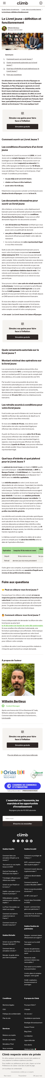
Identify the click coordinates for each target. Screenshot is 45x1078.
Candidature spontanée (32, 1018)
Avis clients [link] (28, 1045)
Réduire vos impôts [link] (9, 1035)
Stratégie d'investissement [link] (33, 1023)
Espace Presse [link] (29, 1027)
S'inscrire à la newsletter (22, 824)
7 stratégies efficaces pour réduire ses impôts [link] (11, 879)
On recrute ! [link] (28, 1014)
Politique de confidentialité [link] (12, 1014)
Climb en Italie (29, 1049)
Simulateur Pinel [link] (8, 1044)
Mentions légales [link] (8, 1005)
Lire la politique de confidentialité (12, 1068)
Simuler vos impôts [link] (9, 1040)
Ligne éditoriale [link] (29, 1040)
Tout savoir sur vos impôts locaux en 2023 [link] (11, 866)
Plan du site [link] (6, 1018)
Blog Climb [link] (27, 1031)
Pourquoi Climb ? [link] (30, 1005)
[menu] (4, 3)
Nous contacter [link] (8, 1048)
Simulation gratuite (22, 126)
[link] (22, 3)
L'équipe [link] (27, 1009)
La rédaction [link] (28, 1036)
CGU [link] (4, 1009)
